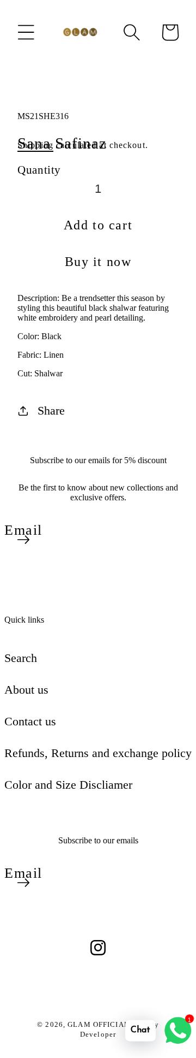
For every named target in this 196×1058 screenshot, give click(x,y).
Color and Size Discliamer (68, 784)
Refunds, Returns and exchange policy (98, 753)
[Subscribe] (23, 539)
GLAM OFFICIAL (99, 1024)
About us (26, 689)
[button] (26, 32)
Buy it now (98, 262)
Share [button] (51, 410)
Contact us (30, 721)
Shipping (35, 145)
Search (20, 658)
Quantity (39, 169)
